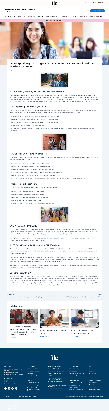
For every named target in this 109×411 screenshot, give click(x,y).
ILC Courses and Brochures (34, 368)
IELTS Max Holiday (32, 387)
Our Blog (91, 371)
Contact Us (92, 384)
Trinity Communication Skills (56, 371)
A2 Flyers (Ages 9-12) (74, 387)
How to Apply (92, 375)
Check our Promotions (54, 20)
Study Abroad (92, 373)
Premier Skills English (54, 368)
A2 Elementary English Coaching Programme (57, 386)
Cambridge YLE (74, 380)
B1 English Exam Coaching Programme (55, 389)
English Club (30, 373)
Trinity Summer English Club (34, 385)
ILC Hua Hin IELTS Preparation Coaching (53, 238)
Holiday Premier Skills (33, 382)
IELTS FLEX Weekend (74, 368)
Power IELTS (72, 378)
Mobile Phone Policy (94, 389)
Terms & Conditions (94, 387)
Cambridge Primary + (52, 16)
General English (31, 378)
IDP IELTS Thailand (51, 276)
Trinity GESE (30, 380)
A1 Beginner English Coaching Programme (56, 382)
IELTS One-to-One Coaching (76, 373)
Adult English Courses (34, 16)
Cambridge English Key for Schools (76, 390)
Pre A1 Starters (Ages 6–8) (75, 382)
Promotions (92, 378)
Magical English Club (32, 375)
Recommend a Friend (95, 380)
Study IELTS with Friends (75, 371)
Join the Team (93, 382)
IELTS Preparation (19, 16)
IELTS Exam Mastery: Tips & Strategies (34, 390)
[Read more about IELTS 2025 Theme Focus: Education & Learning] (85, 318)
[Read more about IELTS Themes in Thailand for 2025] (54, 318)
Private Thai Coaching (69, 16)
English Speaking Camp (54, 373)
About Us (8, 16)
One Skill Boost (73, 375)
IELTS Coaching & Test (54, 375)
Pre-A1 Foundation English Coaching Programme (55, 379)
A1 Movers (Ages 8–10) (74, 385)
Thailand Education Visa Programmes (90, 16)
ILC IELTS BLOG (14, 338)
